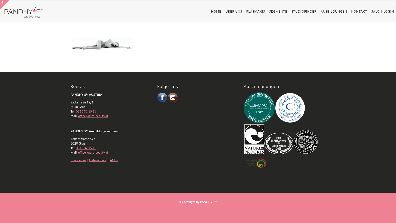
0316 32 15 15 (86, 111)
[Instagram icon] (200, 208)
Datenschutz (97, 160)
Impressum (78, 160)
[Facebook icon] (195, 208)
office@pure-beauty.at (93, 116)
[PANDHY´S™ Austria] (23, 11)
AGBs (114, 160)
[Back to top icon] (372, 212)
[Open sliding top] (4, 4)
